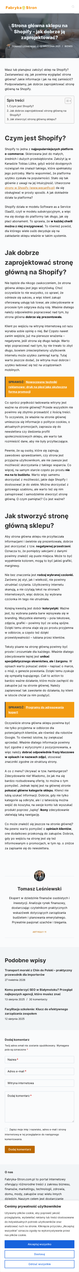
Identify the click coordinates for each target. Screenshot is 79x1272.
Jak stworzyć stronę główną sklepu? (33, 119)
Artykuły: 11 (39, 932)
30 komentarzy (38, 999)
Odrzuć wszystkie (39, 1264)
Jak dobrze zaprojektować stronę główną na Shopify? (38, 112)
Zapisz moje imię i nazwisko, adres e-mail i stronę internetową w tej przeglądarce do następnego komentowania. (35, 1134)
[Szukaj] (73, 6)
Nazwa (13, 1059)
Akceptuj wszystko (39, 1244)
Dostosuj (39, 1254)
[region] (39, 1236)
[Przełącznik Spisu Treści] (66, 101)
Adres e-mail (17, 1071)
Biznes (69, 46)
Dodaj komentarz (20, 1095)
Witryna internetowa (21, 1083)
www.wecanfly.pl (30, 188)
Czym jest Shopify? (21, 106)
